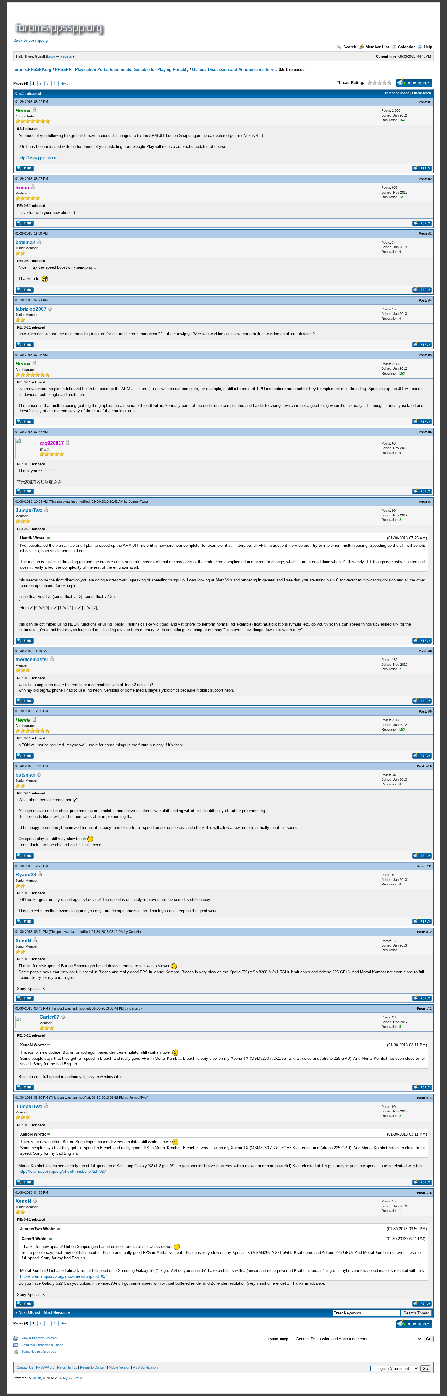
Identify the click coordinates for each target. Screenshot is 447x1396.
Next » (65, 83)
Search (349, 47)
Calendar (406, 47)
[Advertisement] (216, 22)
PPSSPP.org (45, 1367)
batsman (26, 242)
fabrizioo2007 (31, 309)
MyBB (36, 1378)
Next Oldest (29, 1312)
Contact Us (25, 1367)
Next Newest (55, 1312)
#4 (430, 300)
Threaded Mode (396, 93)
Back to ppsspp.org (30, 40)
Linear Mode (422, 93)
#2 (430, 179)
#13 (429, 1008)
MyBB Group (72, 1378)
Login (51, 56)
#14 (429, 1098)
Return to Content (93, 1367)
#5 (430, 355)
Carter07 (135, 1008)
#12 (429, 932)
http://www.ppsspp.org (38, 157)
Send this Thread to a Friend (42, 1345)
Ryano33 (26, 874)
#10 (429, 766)
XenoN (134, 932)
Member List (377, 47)
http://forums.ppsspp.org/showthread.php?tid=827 (62, 1171)
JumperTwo (137, 501)
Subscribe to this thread (38, 1351)
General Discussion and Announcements (230, 69)
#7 (430, 502)
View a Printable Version (39, 1338)
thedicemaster (32, 659)
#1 (430, 102)
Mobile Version (119, 1367)
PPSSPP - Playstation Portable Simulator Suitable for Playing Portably (122, 69)
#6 (430, 432)
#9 (430, 711)
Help (428, 47)
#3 (430, 234)
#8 (430, 651)
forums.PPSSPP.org (32, 69)
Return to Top (67, 1367)
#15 (429, 1193)
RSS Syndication (145, 1367)
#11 (429, 866)
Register (66, 56)
